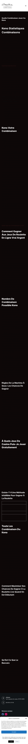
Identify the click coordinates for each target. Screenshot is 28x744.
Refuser (17, 741)
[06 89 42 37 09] (3, 702)
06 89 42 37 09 (10, 702)
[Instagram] (6, 714)
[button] (26, 718)
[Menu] (25, 5)
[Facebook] (3, 714)
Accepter (14, 732)
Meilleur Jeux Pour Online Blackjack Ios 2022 (13, 225)
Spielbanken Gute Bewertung (9, 65)
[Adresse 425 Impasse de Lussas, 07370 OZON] (3, 698)
